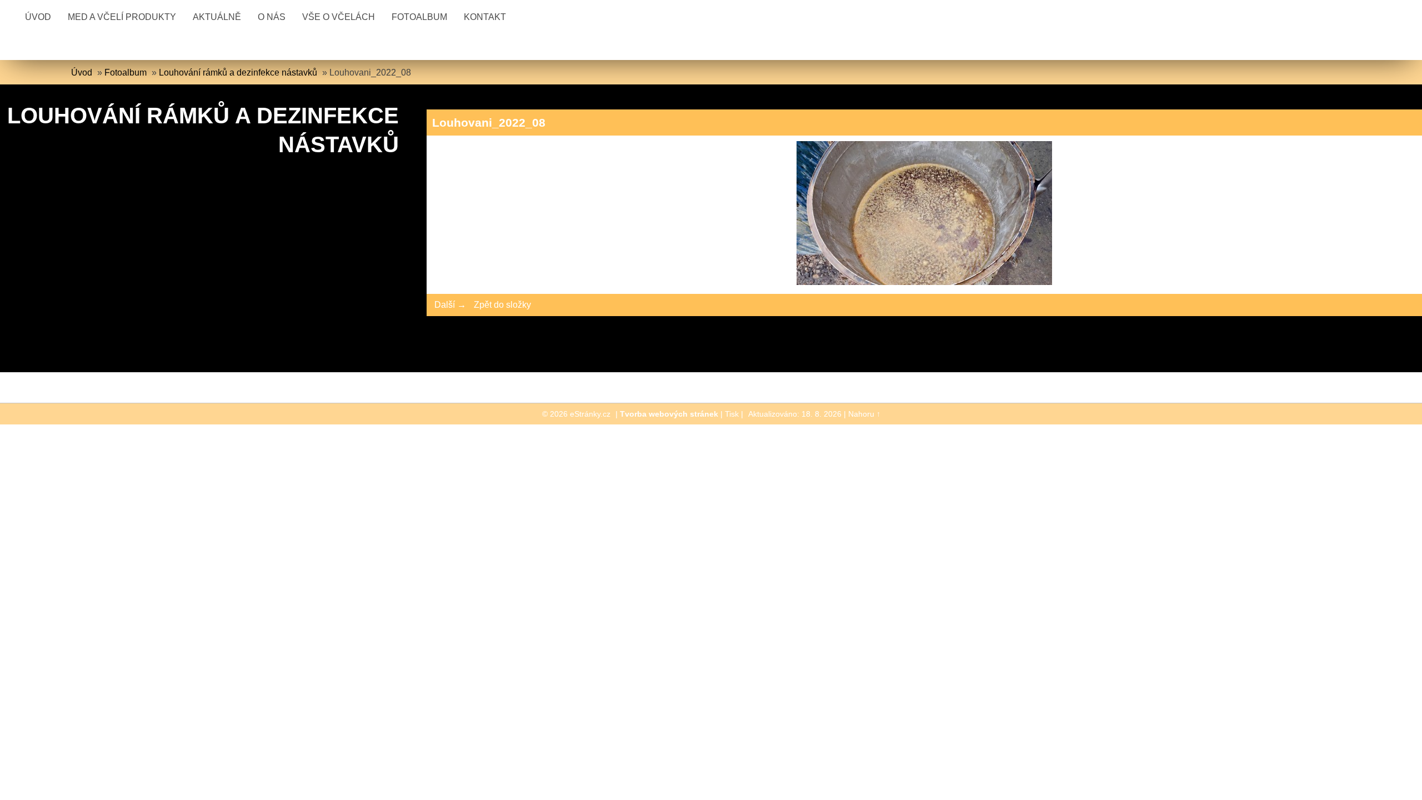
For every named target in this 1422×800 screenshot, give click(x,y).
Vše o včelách (338, 17)
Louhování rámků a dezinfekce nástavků (238, 72)
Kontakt (485, 17)
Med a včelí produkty (122, 17)
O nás (272, 17)
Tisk (732, 413)
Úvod (38, 17)
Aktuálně (217, 17)
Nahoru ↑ (864, 413)
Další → (450, 304)
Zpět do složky (502, 304)
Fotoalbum (419, 17)
